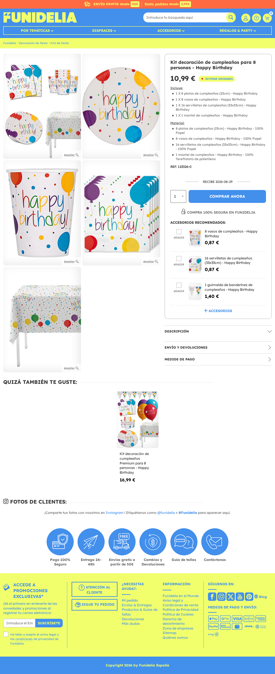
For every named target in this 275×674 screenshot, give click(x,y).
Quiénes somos (175, 637)
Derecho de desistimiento (174, 621)
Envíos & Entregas (137, 605)
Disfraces (102, 30)
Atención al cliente (97, 589)
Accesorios (169, 30)
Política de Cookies (178, 614)
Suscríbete (49, 623)
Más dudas (131, 623)
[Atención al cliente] (256, 18)
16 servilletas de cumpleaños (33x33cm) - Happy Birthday (228, 260)
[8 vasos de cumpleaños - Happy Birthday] (195, 238)
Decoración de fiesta (33, 43)
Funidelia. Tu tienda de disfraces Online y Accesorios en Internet (40, 17)
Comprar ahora (227, 196)
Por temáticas (35, 30)
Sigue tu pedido (98, 604)
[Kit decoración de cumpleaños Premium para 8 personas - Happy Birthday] (137, 420)
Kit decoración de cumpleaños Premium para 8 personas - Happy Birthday (134, 463)
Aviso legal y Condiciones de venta (180, 602)
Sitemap (169, 633)
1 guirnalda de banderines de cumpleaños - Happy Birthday (229, 287)
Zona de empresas (178, 628)
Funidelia (9, 43)
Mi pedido (130, 600)
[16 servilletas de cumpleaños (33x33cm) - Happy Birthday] (195, 264)
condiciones (24, 639)
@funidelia (166, 512)
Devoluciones (133, 619)
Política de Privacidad (180, 609)
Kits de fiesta (59, 43)
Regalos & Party (236, 30)
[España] (212, 597)
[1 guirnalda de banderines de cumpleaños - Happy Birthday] (195, 291)
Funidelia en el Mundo (181, 596)
